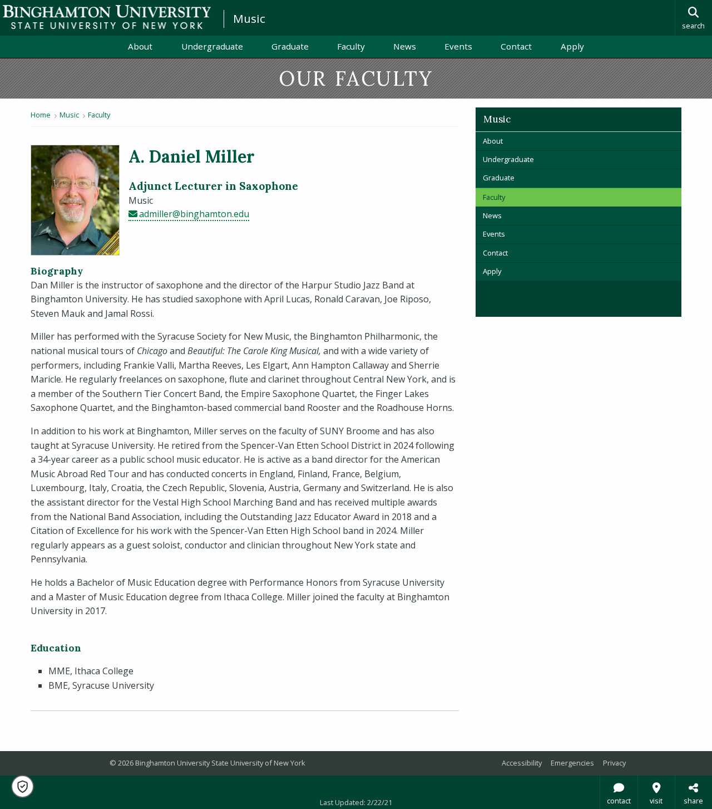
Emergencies (572, 763)
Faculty (351, 46)
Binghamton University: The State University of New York (107, 17)
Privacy (614, 763)
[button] (22, 786)
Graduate (290, 46)
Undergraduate (212, 46)
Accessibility (522, 763)
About (140, 46)
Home (41, 115)
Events (458, 46)
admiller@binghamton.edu (194, 214)
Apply (572, 46)
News (404, 46)
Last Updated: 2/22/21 (356, 802)
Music (249, 18)
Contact (516, 46)
